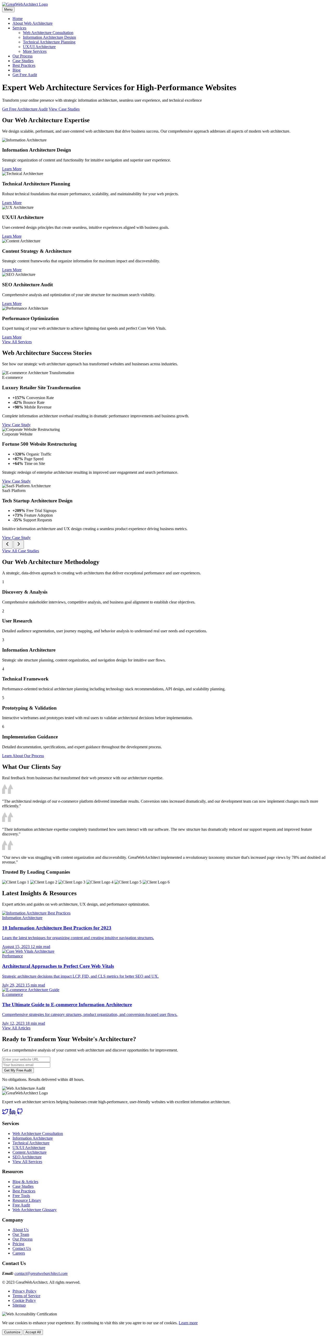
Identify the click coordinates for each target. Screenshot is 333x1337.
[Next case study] (19, 544)
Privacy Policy (24, 1291)
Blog (16, 70)
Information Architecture (32, 1138)
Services (19, 28)
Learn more (188, 1323)
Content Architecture (29, 1152)
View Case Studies (64, 109)
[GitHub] (20, 1113)
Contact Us (21, 1248)
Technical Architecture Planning (49, 42)
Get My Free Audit (18, 1070)
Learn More (12, 169)
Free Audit (21, 1205)
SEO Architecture (27, 1157)
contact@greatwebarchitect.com (41, 1273)
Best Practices (23, 65)
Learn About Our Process (23, 756)
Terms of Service (26, 1296)
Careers (18, 1253)
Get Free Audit (24, 75)
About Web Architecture (32, 23)
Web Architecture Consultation (48, 32)
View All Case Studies (20, 551)
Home (17, 18)
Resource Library (26, 1200)
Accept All (33, 1332)
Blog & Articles (25, 1181)
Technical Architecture (30, 1143)
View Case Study (16, 425)
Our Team (20, 1234)
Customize (12, 1332)
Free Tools (21, 1195)
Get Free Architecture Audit (25, 109)
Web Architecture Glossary (34, 1210)
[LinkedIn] (13, 1113)
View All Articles (16, 1028)
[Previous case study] (7, 544)
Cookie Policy (24, 1300)
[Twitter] (5, 1113)
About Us (20, 1230)
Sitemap (19, 1305)
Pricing (18, 1244)
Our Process (22, 56)
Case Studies (23, 61)
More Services (35, 51)
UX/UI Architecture (39, 46)
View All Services (17, 342)
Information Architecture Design (49, 37)
